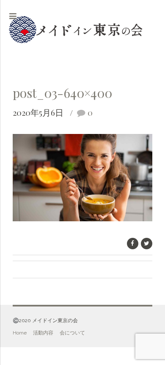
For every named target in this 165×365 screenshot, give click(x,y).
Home (20, 333)
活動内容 (43, 333)
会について (72, 333)
